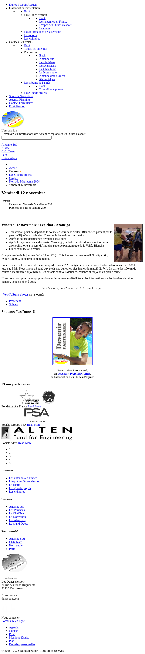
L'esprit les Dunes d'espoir (24, 481)
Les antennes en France (23, 478)
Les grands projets (20, 488)
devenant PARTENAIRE (74, 373)
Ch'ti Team (15, 542)
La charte (14, 484)
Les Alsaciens (17, 520)
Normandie (15, 545)
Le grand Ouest (18, 523)
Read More (34, 406)
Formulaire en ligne (13, 621)
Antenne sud (16, 506)
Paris (12, 548)
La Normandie (17, 516)
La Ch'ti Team (17, 513)
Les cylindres (17, 491)
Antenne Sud (17, 538)
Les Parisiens (17, 510)
